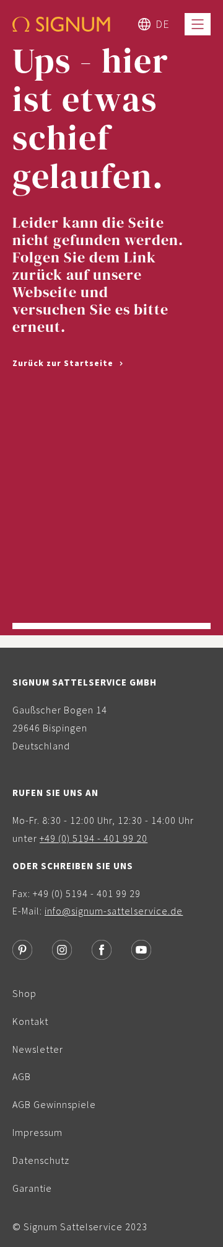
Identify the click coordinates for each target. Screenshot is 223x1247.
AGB (21, 1076)
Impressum (37, 1132)
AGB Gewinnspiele (54, 1104)
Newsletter (37, 1049)
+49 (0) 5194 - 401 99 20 (93, 838)
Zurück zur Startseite (64, 363)
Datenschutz (40, 1160)
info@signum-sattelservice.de (114, 911)
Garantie (32, 1188)
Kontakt (30, 1021)
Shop (24, 993)
